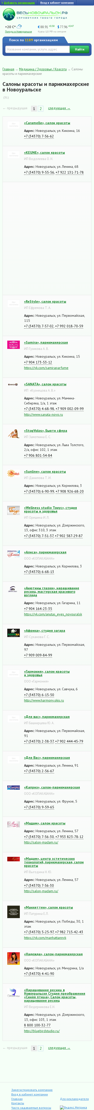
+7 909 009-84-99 (38, 655)
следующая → (59, 108)
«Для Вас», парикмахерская (47, 757)
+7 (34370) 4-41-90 (39, 973)
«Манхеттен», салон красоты (48, 907)
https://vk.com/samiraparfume (46, 367)
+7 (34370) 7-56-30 (39, 836)
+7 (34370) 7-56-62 (39, 136)
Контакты (17, 1103)
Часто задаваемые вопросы (31, 1107)
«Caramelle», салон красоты (47, 123)
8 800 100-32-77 (37, 1025)
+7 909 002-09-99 (70, 408)
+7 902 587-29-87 (69, 536)
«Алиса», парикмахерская (45, 552)
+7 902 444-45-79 (69, 741)
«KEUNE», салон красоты (44, 152)
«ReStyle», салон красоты (45, 301)
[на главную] (35, 19)
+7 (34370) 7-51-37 (38, 536)
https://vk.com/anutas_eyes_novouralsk (53, 614)
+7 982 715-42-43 (69, 932)
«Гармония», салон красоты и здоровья (47, 673)
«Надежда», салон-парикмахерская (53, 954)
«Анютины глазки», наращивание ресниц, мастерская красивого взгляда (51, 591)
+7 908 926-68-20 (70, 491)
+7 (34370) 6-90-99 (39, 491)
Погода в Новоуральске (18, 31)
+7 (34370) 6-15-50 (39, 695)
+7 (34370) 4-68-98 (39, 408)
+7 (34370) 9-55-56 (39, 172)
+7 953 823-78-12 (69, 836)
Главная (8, 69)
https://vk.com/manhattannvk (45, 937)
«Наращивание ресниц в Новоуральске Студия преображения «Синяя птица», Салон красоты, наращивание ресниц (54, 995)
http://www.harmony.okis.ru (44, 700)
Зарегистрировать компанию (32, 1090)
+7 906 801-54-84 (38, 455)
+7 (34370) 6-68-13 (39, 571)
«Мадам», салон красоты (44, 823)
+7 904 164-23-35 (38, 608)
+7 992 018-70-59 (69, 326)
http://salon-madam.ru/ (41, 842)
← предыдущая (15, 108)
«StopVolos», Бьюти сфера (45, 430)
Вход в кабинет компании (29, 1094)
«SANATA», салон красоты (45, 384)
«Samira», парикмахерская (46, 342)
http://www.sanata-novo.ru (43, 414)
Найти (79, 49)
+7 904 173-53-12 (38, 362)
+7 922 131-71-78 (70, 172)
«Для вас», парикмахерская (47, 716)
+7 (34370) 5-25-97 (39, 932)
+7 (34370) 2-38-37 (39, 741)
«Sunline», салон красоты (45, 471)
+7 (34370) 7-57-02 (39, 326)
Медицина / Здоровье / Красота (43, 69)
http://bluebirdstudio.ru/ (42, 1031)
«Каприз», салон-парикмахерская (52, 787)
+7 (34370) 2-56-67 (39, 771)
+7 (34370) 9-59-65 (39, 807)
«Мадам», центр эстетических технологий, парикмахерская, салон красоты (54, 862)
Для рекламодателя (74, 1099)
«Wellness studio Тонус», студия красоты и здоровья (50, 509)
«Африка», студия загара (44, 630)
